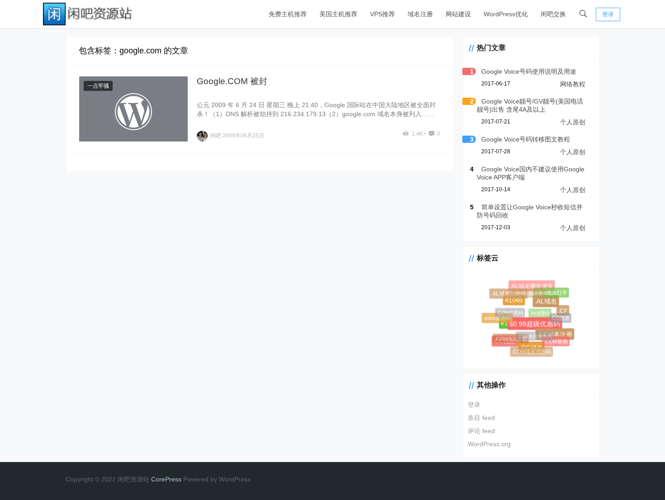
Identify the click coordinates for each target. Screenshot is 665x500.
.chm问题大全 (538, 303)
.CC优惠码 (504, 338)
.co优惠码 (552, 324)
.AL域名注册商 (513, 298)
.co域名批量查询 (544, 345)
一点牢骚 (98, 86)
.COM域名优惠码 (532, 352)
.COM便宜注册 (518, 345)
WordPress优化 (506, 14)
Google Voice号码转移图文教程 (525, 139)
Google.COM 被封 (232, 81)
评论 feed (481, 430)
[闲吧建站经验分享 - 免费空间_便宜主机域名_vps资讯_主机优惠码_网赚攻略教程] (88, 13)
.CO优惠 (565, 322)
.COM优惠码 (522, 323)
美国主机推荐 (338, 14)
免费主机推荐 (288, 14)
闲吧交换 (553, 14)
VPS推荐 (382, 14)
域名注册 (420, 14)
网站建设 (458, 14)
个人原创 (572, 122)
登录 (608, 14)
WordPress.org (489, 444)
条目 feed (481, 417)
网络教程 (572, 84)
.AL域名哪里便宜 (531, 285)
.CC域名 (522, 339)
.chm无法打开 (555, 296)
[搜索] (583, 14)
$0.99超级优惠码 (521, 311)
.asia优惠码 (500, 321)
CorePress (166, 479)
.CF (558, 306)
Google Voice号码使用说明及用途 (528, 71)
